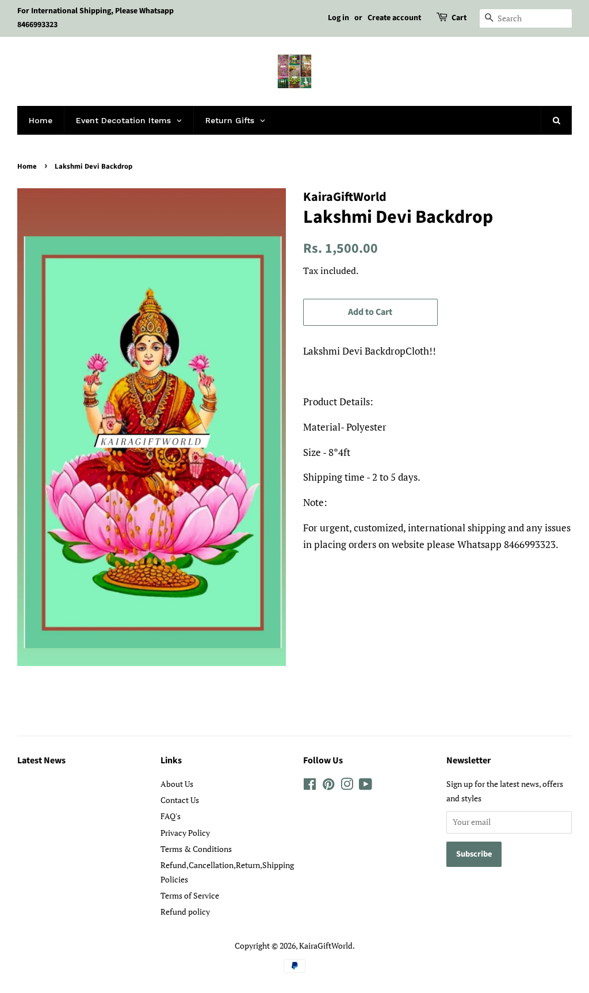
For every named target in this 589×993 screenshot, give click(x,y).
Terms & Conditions (196, 848)
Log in (338, 18)
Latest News (41, 760)
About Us (176, 783)
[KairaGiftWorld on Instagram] (347, 786)
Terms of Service (189, 895)
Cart (459, 18)
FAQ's (170, 816)
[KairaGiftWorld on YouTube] (365, 786)
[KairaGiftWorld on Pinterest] (328, 786)
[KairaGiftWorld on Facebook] (309, 786)
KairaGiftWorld (326, 945)
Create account (394, 18)
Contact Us (179, 799)
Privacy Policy (185, 832)
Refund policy (185, 911)
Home (27, 166)
